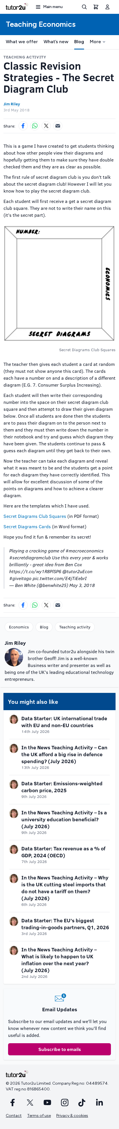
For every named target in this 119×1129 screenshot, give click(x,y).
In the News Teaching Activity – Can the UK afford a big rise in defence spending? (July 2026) (64, 754)
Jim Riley (11, 104)
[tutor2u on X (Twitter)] (30, 1102)
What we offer (22, 41)
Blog (79, 41)
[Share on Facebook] (23, 125)
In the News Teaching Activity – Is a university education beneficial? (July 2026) (64, 819)
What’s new (56, 41)
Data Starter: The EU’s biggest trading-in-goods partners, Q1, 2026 (65, 924)
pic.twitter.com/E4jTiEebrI (60, 578)
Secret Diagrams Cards (27, 526)
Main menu (53, 6)
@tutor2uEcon (77, 571)
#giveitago (20, 578)
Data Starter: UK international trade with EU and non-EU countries (64, 722)
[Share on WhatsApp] (34, 125)
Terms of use (39, 1115)
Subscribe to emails (59, 1049)
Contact (14, 1115)
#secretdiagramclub (30, 557)
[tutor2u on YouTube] (47, 1102)
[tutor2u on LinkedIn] (99, 1102)
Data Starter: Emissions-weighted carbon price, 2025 (62, 787)
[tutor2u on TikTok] (82, 1102)
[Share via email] (57, 125)
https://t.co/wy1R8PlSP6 (35, 571)
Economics (19, 627)
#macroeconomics (85, 551)
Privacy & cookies (72, 1115)
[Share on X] (46, 125)
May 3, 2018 (82, 585)
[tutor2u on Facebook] (13, 1102)
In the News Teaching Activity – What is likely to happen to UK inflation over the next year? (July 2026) (59, 960)
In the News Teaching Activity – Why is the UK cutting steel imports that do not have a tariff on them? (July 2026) (65, 888)
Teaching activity (74, 627)
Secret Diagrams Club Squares (34, 516)
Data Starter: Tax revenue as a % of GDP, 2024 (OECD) (63, 852)
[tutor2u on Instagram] (65, 1102)
